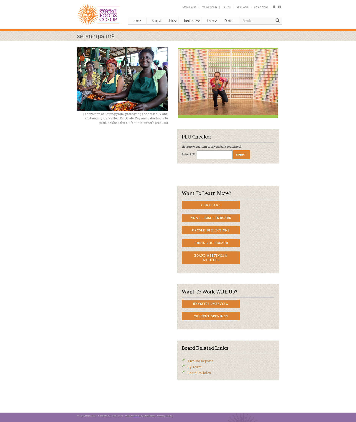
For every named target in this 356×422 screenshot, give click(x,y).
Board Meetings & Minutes (210, 257)
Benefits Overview (211, 304)
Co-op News (261, 7)
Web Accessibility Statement (140, 415)
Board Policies (199, 373)
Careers (226, 7)
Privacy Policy (164, 415)
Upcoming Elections (211, 230)
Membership (209, 7)
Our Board (242, 7)
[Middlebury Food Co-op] (99, 14)
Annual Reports (200, 361)
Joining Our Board (211, 243)
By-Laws (194, 367)
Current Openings (211, 316)
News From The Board (210, 218)
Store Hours (189, 7)
